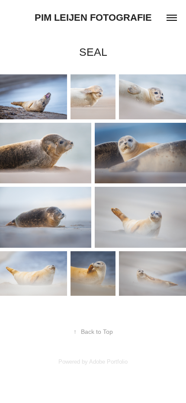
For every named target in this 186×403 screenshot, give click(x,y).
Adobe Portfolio (108, 361)
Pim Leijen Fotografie (93, 17)
